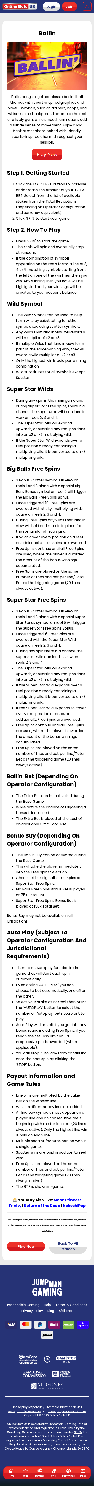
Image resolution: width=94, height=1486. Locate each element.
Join (69, 6)
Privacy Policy (32, 1311)
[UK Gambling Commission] (34, 1374)
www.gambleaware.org (24, 1411)
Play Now (26, 1246)
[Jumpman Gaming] (47, 1294)
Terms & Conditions (71, 1305)
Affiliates (66, 1311)
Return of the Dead (42, 1205)
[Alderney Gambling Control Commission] (47, 1386)
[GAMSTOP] (66, 1359)
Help (47, 1305)
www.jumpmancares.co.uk (67, 1411)
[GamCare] (28, 1359)
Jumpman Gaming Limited (68, 1424)
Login (51, 6)
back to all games (68, 1246)
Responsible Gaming (23, 1305)
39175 (78, 1432)
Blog (50, 1311)
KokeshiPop (74, 1205)
